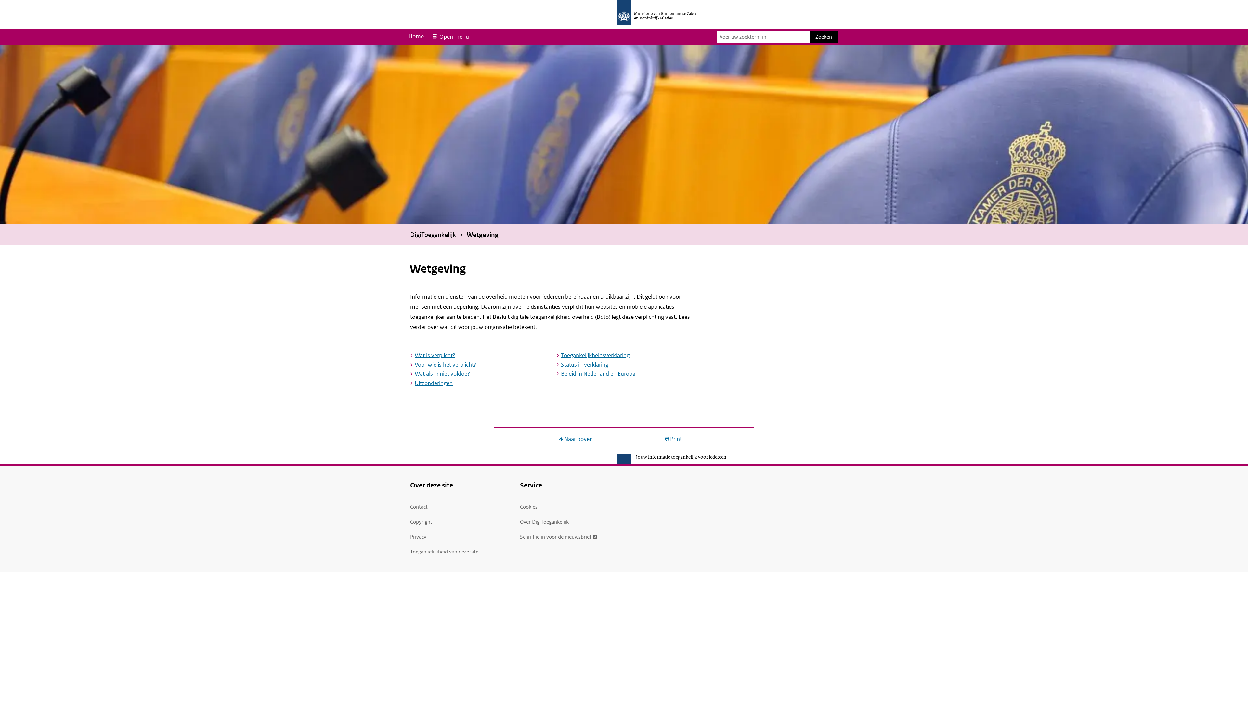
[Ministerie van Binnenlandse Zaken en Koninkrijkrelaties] (624, 12)
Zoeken (823, 36)
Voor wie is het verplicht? (445, 364)
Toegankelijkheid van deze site (444, 551)
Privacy (418, 536)
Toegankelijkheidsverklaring (595, 355)
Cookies (529, 506)
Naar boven (578, 439)
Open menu (454, 36)
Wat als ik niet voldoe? (442, 373)
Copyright (421, 521)
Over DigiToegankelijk (544, 521)
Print (676, 439)
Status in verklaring (584, 364)
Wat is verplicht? (435, 355)
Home (416, 36)
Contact (419, 506)
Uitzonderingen (434, 383)
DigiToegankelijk (433, 235)
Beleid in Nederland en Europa (598, 373)
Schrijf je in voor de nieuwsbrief (555, 536)
